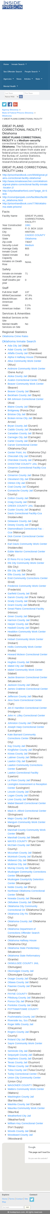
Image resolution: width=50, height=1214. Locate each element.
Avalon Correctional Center (23, 380)
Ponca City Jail (16, 1001)
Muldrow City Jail (17, 864)
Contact (19, 1199)
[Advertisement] (25, 35)
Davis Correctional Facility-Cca (25, 513)
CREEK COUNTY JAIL (21, 505)
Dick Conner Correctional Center (26, 536)
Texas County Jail (18, 1062)
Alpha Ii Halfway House (21, 357)
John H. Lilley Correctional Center (26, 715)
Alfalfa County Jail (18, 353)
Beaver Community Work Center (26, 383)
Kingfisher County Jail (20, 749)
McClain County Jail (19, 845)
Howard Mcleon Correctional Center (27, 654)
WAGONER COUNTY (20, 1085)
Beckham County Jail (20, 395)
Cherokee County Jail (20, 460)
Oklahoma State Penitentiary (23, 948)
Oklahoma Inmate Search (19, 341)
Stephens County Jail (20, 1058)
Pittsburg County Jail (19, 997)
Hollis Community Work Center (25, 646)
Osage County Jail (18, 978)
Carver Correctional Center (23, 444)
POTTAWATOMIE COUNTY (23, 1009)
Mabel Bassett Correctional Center (27, 803)
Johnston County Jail (20, 723)
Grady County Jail (18, 601)
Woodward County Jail (20, 1134)
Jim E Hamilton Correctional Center (27, 707)
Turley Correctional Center (23, 1073)
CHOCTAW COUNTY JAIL (23, 463)
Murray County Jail (18, 868)
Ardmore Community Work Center (26, 368)
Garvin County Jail (18, 597)
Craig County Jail (17, 502)
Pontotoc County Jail (19, 1005)
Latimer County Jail (19, 757)
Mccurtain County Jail (20, 852)
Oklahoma (7, 116)
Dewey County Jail (18, 524)
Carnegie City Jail (18, 437)
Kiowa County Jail (18, 753)
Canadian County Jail (20, 433)
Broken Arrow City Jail (20, 418)
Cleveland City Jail (18, 479)
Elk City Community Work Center (26, 562)
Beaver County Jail (18, 391)
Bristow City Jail (17, 414)
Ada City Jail (15, 345)
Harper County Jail (18, 624)
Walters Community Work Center (26, 1089)
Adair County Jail (17, 349)
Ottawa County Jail (18, 982)
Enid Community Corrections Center (28, 578)
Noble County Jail (18, 887)
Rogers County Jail (18, 1031)
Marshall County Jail (19, 837)
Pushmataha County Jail (21, 1016)
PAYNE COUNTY (18, 993)
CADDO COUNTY (35, 235)
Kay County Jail (17, 746)
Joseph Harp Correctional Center (26, 726)
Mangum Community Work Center (26, 822)
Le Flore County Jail (19, 780)
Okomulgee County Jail (20, 970)
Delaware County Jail (20, 521)
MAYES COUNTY (18, 841)
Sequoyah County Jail (20, 1054)
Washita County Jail (19, 1104)
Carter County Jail (18, 440)
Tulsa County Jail (17, 1070)
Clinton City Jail (17, 482)
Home (4, 1199)
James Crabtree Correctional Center (28, 688)
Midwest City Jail (17, 860)
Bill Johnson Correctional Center (25, 399)
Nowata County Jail (19, 898)
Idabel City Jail (16, 665)
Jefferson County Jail (20, 696)
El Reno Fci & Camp (19, 559)
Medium (29, 245)
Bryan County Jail (18, 425)
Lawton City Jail (17, 761)
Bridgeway (14, 410)
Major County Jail (18, 818)
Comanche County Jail (20, 490)
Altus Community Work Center (24, 360)
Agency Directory (10, 110)
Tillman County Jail (18, 1066)
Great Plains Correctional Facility (26, 608)
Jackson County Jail (19, 684)
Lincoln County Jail (18, 791)
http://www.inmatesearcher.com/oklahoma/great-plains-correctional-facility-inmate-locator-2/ (25, 184)
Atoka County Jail (18, 376)
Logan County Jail (18, 795)
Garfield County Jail (19, 593)
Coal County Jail (17, 486)
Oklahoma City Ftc (18, 913)
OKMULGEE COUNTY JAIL (23, 963)
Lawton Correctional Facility (23, 772)
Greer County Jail (18, 616)
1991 (28, 225)
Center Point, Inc (17, 452)
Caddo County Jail (18, 429)
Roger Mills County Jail (20, 1024)
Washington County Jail (21, 1096)
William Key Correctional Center (25, 1123)
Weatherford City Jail (19, 1115)
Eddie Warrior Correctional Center (26, 551)
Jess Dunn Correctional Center (25, 700)
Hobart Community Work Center (25, 639)
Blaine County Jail (18, 406)
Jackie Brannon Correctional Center (27, 677)
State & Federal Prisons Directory (17, 113)
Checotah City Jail (18, 456)
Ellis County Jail (17, 574)
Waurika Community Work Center (26, 1108)
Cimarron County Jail (20, 475)
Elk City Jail (14, 570)
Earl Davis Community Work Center (27, 543)
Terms (11, 1199)
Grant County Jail (18, 604)
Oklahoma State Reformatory (24, 955)
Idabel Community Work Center (25, 669)
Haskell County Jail (19, 627)
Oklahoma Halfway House (22, 940)
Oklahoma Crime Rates (15, 336)
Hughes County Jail (19, 662)
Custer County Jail (18, 509)
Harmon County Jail (19, 620)
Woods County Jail (18, 1131)
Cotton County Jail (18, 498)
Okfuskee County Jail (20, 902)
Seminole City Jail (18, 1050)
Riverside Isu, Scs (18, 1020)
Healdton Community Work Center (27, 631)
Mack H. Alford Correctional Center (27, 810)
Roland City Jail (17, 1039)
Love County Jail (17, 799)
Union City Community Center (24, 1077)
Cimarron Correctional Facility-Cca (27, 467)
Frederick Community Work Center (27, 585)
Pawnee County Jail (19, 986)
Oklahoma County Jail (20, 921)
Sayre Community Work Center (25, 1043)
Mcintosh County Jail (19, 856)
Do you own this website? (38, 1158)
